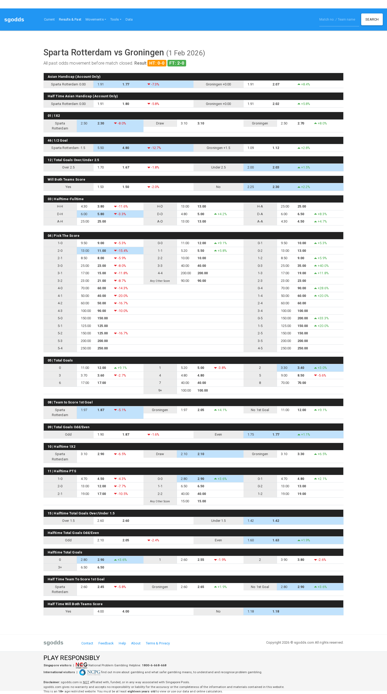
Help (122, 643)
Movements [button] (95, 19)
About (136, 643)
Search (372, 19)
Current (49, 19)
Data (129, 19)
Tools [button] (114, 19)
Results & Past (71, 19)
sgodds (14, 19)
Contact (87, 643)
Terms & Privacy (158, 643)
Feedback (106, 643)
